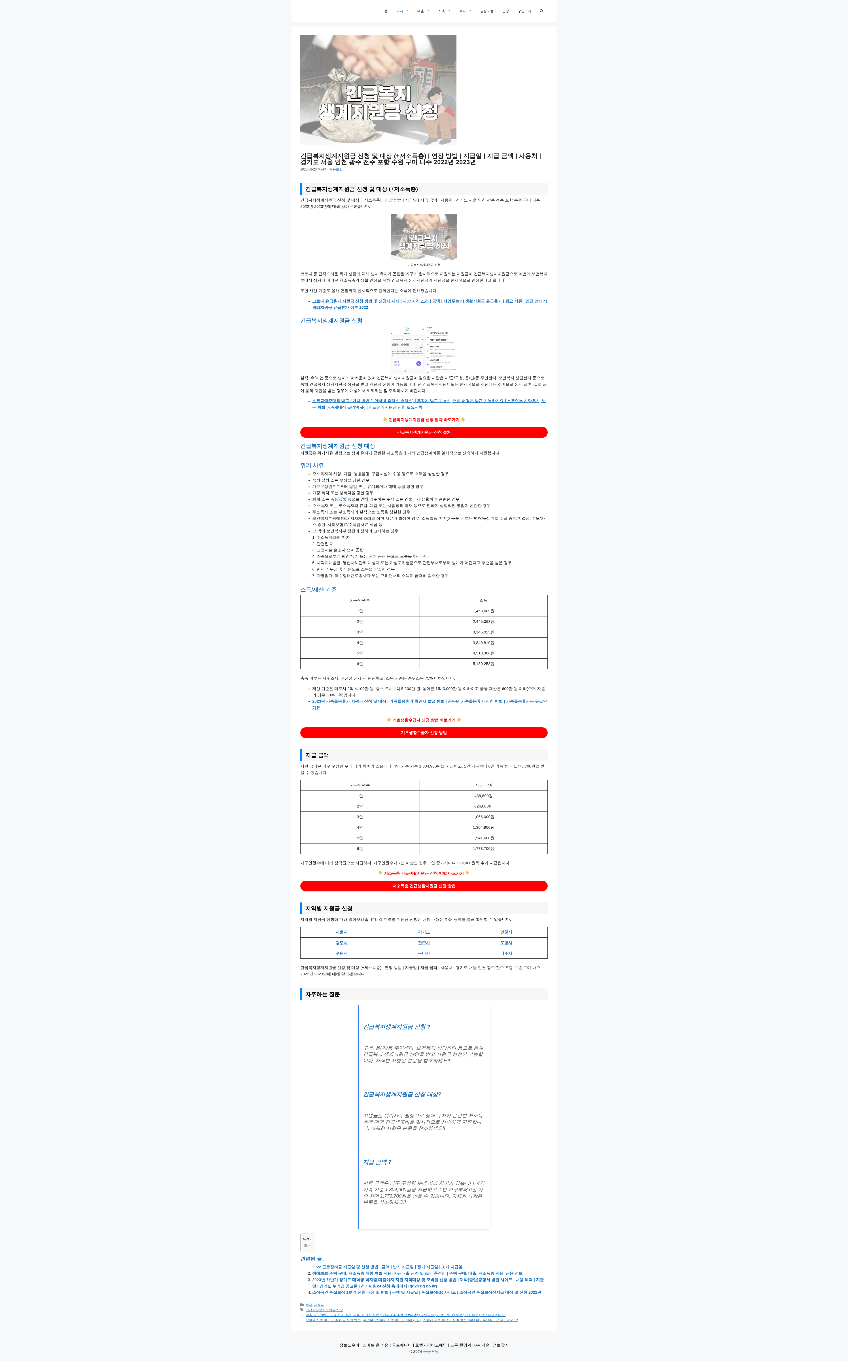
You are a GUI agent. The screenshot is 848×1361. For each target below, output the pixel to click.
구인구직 (524, 11)
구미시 (424, 953)
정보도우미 (349, 1345)
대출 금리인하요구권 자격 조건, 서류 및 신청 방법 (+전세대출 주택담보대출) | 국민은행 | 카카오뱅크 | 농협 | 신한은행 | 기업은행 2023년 (405, 1315)
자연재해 (338, 499)
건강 (505, 11)
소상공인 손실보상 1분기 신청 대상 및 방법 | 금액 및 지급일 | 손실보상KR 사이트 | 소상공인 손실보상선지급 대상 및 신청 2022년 (426, 1292)
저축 (441, 11)
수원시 (342, 953)
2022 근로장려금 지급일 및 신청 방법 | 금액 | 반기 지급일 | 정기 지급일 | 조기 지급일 (387, 1267)
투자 (462, 11)
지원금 (319, 1305)
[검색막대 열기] (542, 11)
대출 (420, 11)
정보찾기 (501, 1345)
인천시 (506, 932)
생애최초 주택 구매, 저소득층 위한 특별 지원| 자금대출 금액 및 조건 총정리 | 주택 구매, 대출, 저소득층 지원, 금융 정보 (417, 1273)
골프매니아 (402, 1345)
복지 (399, 11)
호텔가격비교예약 (431, 1345)
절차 (424, 432)
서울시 (342, 932)
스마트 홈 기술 (376, 1345)
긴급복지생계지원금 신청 (324, 1310)
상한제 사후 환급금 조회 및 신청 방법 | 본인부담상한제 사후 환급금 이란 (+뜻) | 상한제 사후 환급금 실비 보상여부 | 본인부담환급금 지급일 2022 (412, 1320)
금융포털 (487, 11)
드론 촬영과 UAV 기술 (469, 1345)
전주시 (424, 942)
